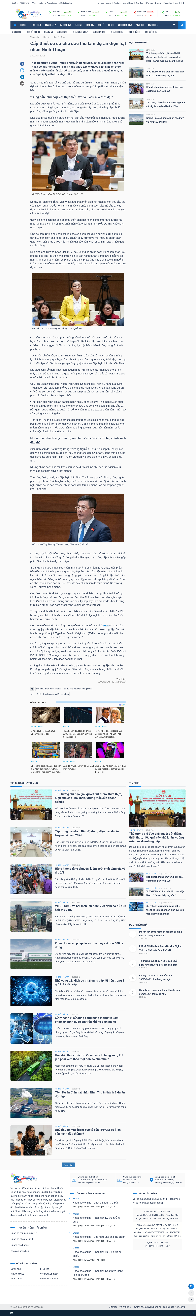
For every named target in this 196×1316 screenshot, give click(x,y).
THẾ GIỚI (110, 25)
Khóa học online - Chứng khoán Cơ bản (96, 1202)
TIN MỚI (23, 25)
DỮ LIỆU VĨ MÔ (48, 32)
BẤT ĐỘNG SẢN (65, 25)
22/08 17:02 (150, 50)
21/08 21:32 (76, 977)
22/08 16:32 (150, 99)
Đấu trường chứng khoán (123, 3)
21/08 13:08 (76, 1126)
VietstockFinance (104, 3)
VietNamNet (104, 682)
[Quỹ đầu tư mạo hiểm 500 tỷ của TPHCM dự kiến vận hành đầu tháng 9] (31, 1140)
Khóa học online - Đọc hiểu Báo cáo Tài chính (99, 1236)
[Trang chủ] (23, 1178)
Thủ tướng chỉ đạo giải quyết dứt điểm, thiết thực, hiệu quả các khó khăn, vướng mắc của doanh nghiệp (164, 57)
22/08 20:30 (143, 968)
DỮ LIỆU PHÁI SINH (99, 32)
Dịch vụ (158, 3)
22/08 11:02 (150, 68)
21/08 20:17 (76, 1014)
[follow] (11, 1313)
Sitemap (113, 1307)
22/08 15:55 (150, 84)
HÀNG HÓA (90, 25)
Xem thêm (68, 1165)
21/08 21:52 (150, 115)
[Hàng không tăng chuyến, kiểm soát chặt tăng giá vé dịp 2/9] (136, 88)
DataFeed (15, 1269)
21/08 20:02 (76, 1051)
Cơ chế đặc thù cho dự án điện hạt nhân (50, 694)
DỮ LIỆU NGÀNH (62, 32)
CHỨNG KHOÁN (35, 25)
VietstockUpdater (49, 1274)
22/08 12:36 (143, 997)
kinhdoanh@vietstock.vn (89, 1182)
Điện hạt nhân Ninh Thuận (48, 688)
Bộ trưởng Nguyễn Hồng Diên (78, 688)
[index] (50, 12)
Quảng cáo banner (19, 1245)
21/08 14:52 (76, 1089)
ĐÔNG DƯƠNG (153, 25)
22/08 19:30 (143, 982)
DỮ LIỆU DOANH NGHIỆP (80, 32)
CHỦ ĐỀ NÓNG (17, 32)
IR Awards (149, 3)
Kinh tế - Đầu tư (136, 830)
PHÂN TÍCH (140, 25)
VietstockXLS (17, 1274)
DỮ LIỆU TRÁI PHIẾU (117, 32)
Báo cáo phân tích (19, 1251)
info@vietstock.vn (131, 1182)
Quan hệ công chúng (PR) (23, 1233)
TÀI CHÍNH (78, 25)
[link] (174, 24)
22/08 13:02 (143, 939)
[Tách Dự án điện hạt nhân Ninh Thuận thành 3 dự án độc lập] (31, 1103)
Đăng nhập (167, 3)
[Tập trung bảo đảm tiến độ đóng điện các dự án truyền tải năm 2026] (136, 103)
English (177, 3)
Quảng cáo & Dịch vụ (174, 1307)
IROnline (44, 1269)
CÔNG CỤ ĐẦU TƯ (134, 32)
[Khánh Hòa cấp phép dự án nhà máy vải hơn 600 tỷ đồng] (136, 119)
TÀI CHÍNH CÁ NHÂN (125, 25)
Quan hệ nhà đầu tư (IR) (22, 1239)
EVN (106, 625)
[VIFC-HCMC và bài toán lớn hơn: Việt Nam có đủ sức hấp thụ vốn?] (136, 72)
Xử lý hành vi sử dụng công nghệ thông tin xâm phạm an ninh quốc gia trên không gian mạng (165, 910)
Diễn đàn (139, 3)
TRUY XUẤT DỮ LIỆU (151, 32)
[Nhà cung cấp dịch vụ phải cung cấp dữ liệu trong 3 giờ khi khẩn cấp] (31, 991)
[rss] (183, 2)
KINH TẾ (100, 25)
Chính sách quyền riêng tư (147, 1307)
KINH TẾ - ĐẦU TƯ (62, 790)
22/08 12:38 (143, 953)
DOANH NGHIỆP (50, 25)
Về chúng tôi (125, 1307)
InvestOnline (16, 1278)
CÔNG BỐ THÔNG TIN (33, 32)
